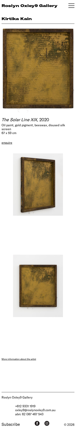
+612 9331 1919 (25, 406)
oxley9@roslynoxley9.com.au (35, 410)
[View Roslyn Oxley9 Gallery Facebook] (37, 423)
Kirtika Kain (17, 18)
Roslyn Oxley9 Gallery (17, 397)
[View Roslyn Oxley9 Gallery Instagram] (46, 423)
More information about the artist (19, 359)
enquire (7, 142)
